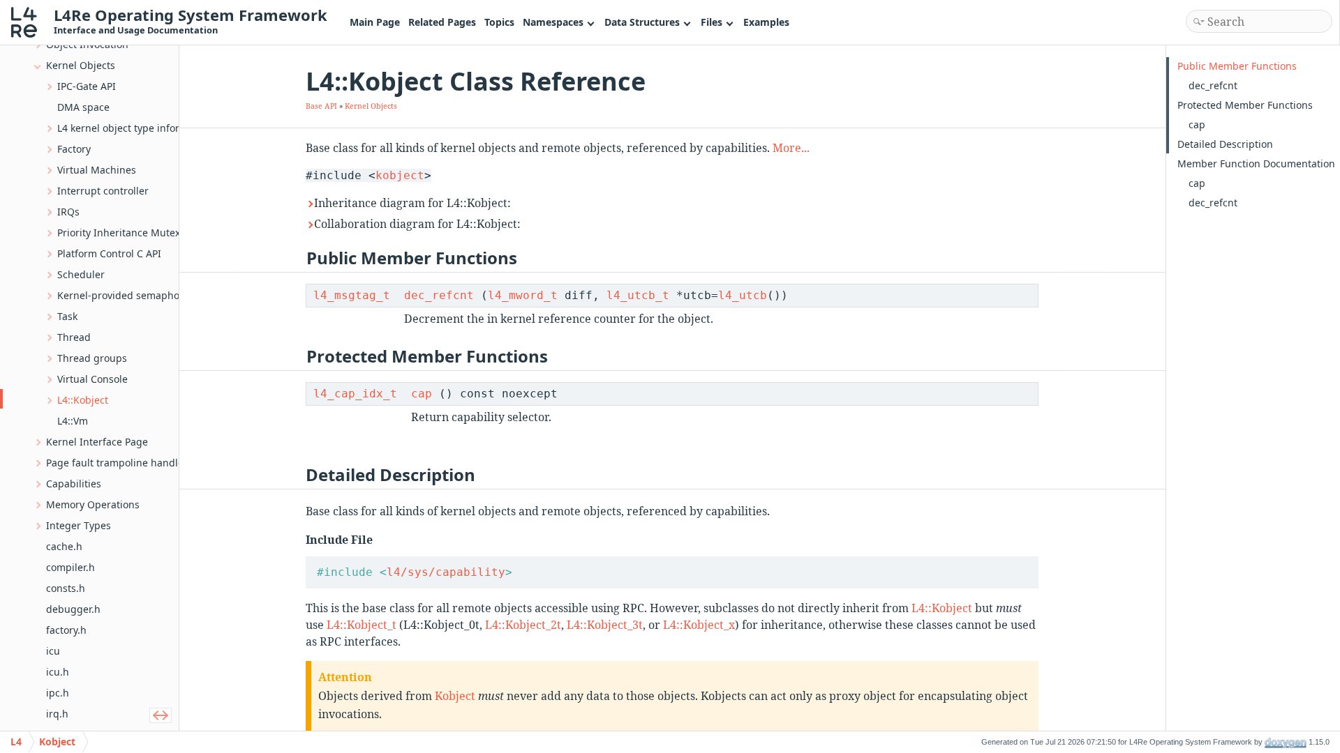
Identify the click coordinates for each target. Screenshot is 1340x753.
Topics (499, 22)
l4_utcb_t (637, 295)
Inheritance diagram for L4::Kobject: (412, 203)
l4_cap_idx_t (355, 393)
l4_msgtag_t (351, 295)
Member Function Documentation (1256, 163)
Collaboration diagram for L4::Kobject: (417, 223)
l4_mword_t (523, 295)
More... (791, 147)
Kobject (455, 695)
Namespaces (553, 22)
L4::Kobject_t (361, 624)
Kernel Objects (371, 106)
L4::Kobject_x (699, 624)
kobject (399, 175)
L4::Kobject (941, 608)
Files (711, 22)
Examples (766, 22)
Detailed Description (1225, 144)
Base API (321, 106)
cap (421, 393)
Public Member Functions (1237, 66)
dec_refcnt (439, 295)
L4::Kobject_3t (605, 624)
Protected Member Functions (1245, 105)
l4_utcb (742, 295)
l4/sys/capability (446, 572)
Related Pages (442, 22)
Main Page (375, 22)
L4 (16, 741)
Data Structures (642, 22)
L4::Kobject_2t (523, 624)
